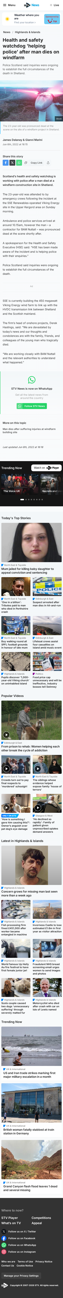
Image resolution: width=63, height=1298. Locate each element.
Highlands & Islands (27, 32)
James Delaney (12, 140)
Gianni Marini (33, 140)
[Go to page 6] (36, 499)
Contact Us (7, 1265)
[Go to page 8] (42, 499)
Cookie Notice (25, 1265)
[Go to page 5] (34, 499)
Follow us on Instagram (22, 1251)
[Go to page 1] (22, 499)
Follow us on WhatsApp (22, 1245)
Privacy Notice (43, 1261)
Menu (11, 5)
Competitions (41, 1218)
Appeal (37, 1223)
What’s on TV (11, 1223)
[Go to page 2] (26, 499)
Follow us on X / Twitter (22, 1231)
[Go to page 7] (39, 499)
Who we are (8, 1261)
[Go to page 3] (28, 499)
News (6, 32)
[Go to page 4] (31, 499)
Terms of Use (25, 1261)
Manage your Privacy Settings (21, 1275)
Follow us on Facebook (21, 1238)
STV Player (9, 1218)
